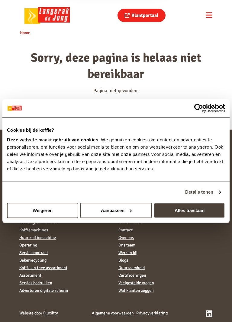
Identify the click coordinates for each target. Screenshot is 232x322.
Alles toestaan (190, 210)
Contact (125, 230)
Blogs (123, 260)
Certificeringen (132, 275)
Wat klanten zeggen (136, 290)
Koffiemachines (33, 230)
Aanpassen (112, 210)
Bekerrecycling (33, 260)
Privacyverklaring (152, 313)
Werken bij (127, 252)
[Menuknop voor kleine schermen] (209, 15)
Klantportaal (144, 15)
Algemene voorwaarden (113, 313)
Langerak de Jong (47, 15)
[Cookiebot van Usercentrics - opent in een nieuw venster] (198, 108)
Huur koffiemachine (37, 237)
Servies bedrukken (35, 282)
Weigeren (43, 210)
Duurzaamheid (131, 267)
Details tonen (199, 192)
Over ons (126, 237)
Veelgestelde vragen (136, 282)
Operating (28, 245)
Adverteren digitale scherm (43, 290)
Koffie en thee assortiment (43, 267)
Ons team (126, 245)
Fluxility (50, 313)
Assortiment (30, 275)
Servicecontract (33, 252)
